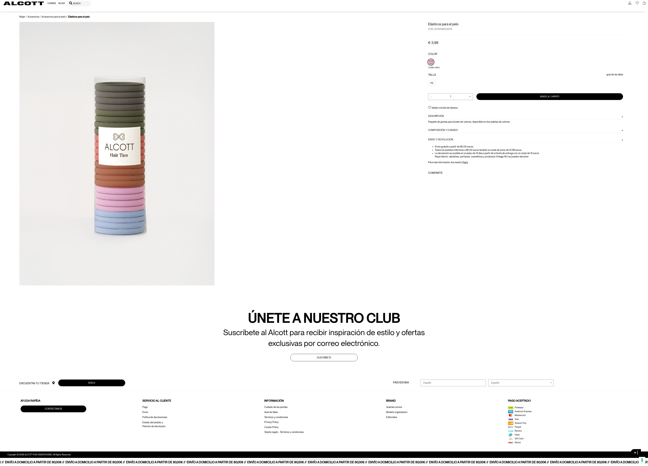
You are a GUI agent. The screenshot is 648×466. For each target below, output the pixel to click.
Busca (91, 383)
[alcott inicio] (23, 3)
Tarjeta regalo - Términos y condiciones (284, 432)
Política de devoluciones (154, 417)
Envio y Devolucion (440, 139)
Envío (145, 412)
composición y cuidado (443, 130)
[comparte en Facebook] (430, 180)
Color (432, 54)
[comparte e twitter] (435, 180)
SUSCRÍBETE (324, 357)
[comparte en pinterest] (440, 180)
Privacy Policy (271, 422)
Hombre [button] (51, 3)
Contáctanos (53, 408)
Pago (145, 407)
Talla (432, 74)
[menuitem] (51, 3)
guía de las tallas (614, 74)
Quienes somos (394, 407)
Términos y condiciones (276, 417)
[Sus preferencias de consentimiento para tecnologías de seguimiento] (642, 460)
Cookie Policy (271, 427)
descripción (436, 116)
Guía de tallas (271, 412)
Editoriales (391, 417)
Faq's (465, 162)
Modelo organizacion (396, 412)
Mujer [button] (61, 3)
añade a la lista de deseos (444, 107)
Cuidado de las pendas (276, 407)
